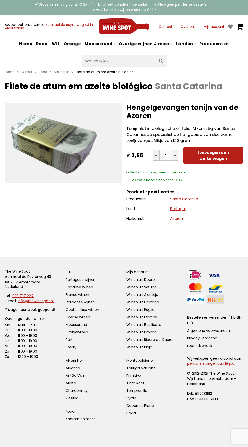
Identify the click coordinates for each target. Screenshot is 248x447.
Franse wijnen (77, 294)
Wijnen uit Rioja (139, 347)
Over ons (188, 26)
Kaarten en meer (80, 418)
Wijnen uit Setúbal (141, 287)
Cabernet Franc (140, 405)
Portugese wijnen (80, 279)
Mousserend (76, 324)
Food (70, 411)
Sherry (71, 347)
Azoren (176, 218)
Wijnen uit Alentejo (142, 294)
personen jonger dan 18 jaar (211, 363)
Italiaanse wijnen (80, 302)
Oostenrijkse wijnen (82, 309)
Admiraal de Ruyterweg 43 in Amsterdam (49, 27)
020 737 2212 (23, 295)
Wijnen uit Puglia (140, 309)
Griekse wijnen (78, 317)
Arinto (71, 383)
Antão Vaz (75, 375)
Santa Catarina (184, 199)
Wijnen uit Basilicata (143, 324)
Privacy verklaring (202, 338)
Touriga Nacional (141, 368)
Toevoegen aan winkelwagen (213, 155)
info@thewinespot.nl (36, 300)
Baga (131, 413)
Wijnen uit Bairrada (142, 302)
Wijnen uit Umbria (141, 332)
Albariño (73, 368)
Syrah (131, 398)
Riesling (72, 398)
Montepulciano (139, 360)
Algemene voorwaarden (208, 330)
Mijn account (214, 26)
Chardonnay (77, 390)
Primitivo (133, 375)
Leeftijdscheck (199, 345)
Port (69, 339)
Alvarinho (74, 360)
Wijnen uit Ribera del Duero (149, 339)
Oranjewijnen (77, 332)
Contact (165, 26)
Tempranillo (136, 390)
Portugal (178, 208)
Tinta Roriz (135, 383)
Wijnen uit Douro (140, 279)
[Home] (124, 26)
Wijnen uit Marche (141, 317)
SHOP (70, 271)
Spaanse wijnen (79, 287)
